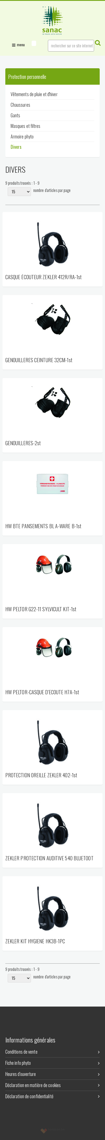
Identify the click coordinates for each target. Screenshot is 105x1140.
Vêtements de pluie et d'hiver (34, 94)
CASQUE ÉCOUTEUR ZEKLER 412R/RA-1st (43, 277)
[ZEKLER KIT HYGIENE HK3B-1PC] (52, 907)
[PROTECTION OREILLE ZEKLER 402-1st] (52, 741)
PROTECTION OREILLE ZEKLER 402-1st (41, 775)
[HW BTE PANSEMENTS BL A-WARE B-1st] (52, 492)
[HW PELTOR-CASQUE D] (52, 658)
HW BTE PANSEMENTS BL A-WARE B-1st (43, 526)
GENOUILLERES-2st (23, 443)
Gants (15, 115)
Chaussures (20, 104)
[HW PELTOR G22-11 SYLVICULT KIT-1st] (52, 575)
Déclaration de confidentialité (29, 1096)
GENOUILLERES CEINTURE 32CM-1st (38, 360)
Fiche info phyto (18, 1062)
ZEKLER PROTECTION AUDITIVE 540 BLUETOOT (49, 858)
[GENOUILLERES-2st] (52, 409)
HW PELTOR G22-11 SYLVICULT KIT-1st (40, 609)
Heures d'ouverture (20, 1074)
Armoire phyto (22, 136)
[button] (34, 43)
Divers (16, 146)
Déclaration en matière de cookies (33, 1085)
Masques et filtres (26, 126)
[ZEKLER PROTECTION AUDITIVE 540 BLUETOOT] (52, 824)
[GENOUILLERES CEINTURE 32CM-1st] (52, 326)
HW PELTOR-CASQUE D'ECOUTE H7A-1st (42, 692)
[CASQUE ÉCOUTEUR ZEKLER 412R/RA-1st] (52, 243)
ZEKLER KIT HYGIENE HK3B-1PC (35, 941)
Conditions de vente (21, 1051)
